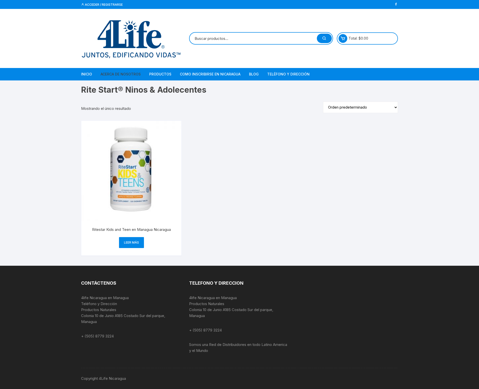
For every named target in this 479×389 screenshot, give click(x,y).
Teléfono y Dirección (288, 74)
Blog (254, 74)
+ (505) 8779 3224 (97, 336)
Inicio (86, 74)
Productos (160, 74)
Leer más (131, 242)
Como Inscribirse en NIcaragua (210, 74)
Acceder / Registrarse (103, 4)
